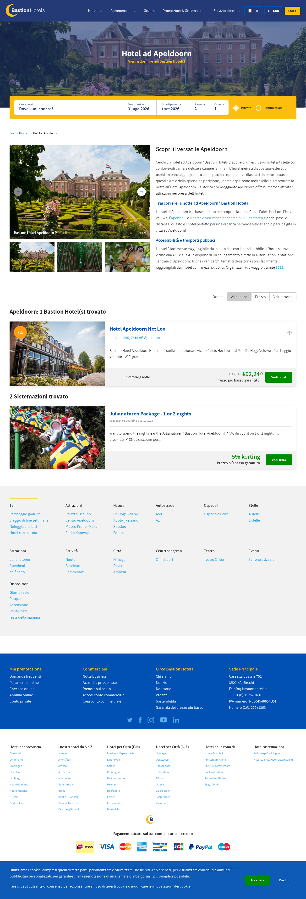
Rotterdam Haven (215, 778)
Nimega (119, 559)
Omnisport (164, 559)
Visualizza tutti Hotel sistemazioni (273, 760)
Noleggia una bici (23, 526)
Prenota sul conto (97, 689)
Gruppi (149, 10)
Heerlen (112, 785)
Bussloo (119, 526)
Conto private (20, 701)
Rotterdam (162, 772)
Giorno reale (19, 592)
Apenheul (178, 218)
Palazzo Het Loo (78, 514)
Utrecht (14, 797)
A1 (158, 520)
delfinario (17, 572)
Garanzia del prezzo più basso (179, 707)
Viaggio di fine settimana (29, 520)
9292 (279, 267)
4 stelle (254, 514)
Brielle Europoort (68, 797)
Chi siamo (164, 676)
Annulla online (21, 695)
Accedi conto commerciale (104, 695)
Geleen (111, 766)
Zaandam (161, 803)
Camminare (75, 572)
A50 (159, 514)
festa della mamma (25, 617)
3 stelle (254, 520)
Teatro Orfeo (214, 559)
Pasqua (15, 598)
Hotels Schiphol (214, 754)
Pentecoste (18, 611)
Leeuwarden (114, 803)
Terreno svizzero (262, 559)
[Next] (141, 191)
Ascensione (19, 605)
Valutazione (282, 297)
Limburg (15, 778)
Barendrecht (65, 785)
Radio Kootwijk (78, 532)
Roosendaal (163, 766)
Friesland (15, 754)
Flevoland (16, 772)
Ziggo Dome (212, 785)
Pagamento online (24, 682)
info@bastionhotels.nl (250, 689)
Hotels (93, 10)
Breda (62, 791)
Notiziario (163, 689)
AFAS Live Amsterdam (217, 766)
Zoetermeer (163, 797)
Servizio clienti (225, 10)
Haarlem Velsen (116, 778)
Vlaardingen (163, 791)
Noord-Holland (18, 791)
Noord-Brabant (19, 785)
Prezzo (260, 297)
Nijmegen (162, 754)
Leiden (111, 797)
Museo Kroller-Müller (82, 526)
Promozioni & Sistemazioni (184, 10)
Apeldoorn (64, 778)
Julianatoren (20, 559)
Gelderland (16, 760)
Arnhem (119, 572)
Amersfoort (64, 760)
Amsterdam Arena (215, 760)
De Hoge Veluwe (126, 514)
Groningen (16, 766)
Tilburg (160, 778)
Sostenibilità (166, 701)
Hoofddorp (113, 791)
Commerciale (121, 10)
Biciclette (73, 565)
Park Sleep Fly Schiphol (266, 754)
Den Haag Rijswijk (69, 809)
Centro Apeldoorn (80, 520)
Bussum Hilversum (69, 803)
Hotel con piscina (23, 532)
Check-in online (22, 689)
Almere (62, 754)
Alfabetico (239, 297)
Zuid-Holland (17, 803)
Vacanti (162, 695)
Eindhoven (113, 760)
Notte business (95, 676)
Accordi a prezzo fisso (100, 682)
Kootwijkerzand (125, 520)
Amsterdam (65, 772)
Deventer (120, 565)
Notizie (161, 682)
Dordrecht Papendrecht (121, 754)
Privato (246, 108)
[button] (292, 11)
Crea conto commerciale (102, 701)
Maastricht (113, 809)
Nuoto (71, 559)
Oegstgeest (162, 760)
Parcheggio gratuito (25, 514)
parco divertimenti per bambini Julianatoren (227, 218)
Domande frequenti (25, 676)
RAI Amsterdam (214, 772)
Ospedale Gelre (216, 514)
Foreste (119, 532)
